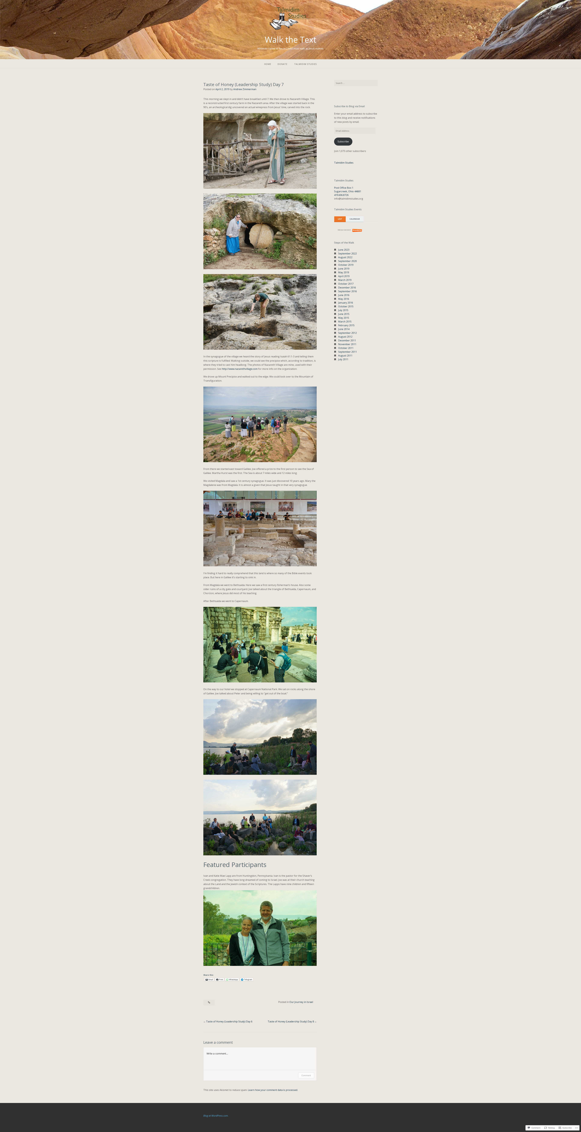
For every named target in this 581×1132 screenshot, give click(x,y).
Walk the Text (290, 39)
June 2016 (343, 295)
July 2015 (343, 310)
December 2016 (347, 287)
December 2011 (347, 340)
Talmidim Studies (305, 64)
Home (267, 64)
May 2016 (343, 299)
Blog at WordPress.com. (215, 1115)
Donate (282, 64)
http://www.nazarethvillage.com (240, 369)
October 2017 (345, 283)
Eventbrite (357, 230)
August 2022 (345, 257)
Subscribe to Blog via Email (349, 106)
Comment (306, 1075)
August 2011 (345, 355)
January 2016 (345, 302)
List (340, 219)
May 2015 (343, 317)
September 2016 (347, 291)
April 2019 (344, 276)
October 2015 (345, 306)
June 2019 (343, 268)
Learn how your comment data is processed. (273, 1090)
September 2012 (347, 333)
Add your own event (343, 230)
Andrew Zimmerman (244, 89)
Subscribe (343, 141)
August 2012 (345, 336)
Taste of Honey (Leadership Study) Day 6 (229, 1021)
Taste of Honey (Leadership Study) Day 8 (291, 1021)
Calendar (355, 219)
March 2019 (344, 280)
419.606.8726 (341, 195)
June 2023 (343, 249)
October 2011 (345, 348)
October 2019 (345, 265)
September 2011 (347, 351)
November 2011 (347, 344)
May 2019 (343, 272)
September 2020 (347, 261)
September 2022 (347, 253)
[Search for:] (356, 83)
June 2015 (343, 314)
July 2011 (343, 359)
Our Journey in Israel (301, 1002)
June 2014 (343, 329)
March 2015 (344, 321)
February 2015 (346, 325)
